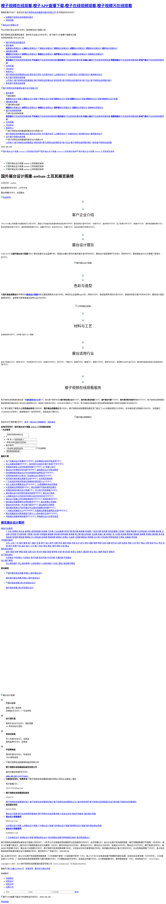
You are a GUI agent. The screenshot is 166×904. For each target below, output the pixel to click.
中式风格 (51, 558)
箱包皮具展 (86, 534)
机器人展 (101, 534)
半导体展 (104, 537)
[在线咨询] (6, 197)
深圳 (21, 543)
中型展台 (18, 558)
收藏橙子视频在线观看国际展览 (19, 17)
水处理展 (151, 531)
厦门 (36, 546)
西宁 (138, 543)
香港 (25, 543)
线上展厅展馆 (7, 560)
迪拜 (16, 552)
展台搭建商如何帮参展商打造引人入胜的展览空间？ (32, 514)
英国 (25, 552)
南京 (51, 543)
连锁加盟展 (113, 531)
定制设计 (10, 881)
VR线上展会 (57, 563)
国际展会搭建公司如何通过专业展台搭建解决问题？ (31, 508)
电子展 (161, 534)
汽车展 (50, 531)
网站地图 (10, 20)
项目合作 (10, 884)
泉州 (41, 546)
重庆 (34, 543)
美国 (12, 552)
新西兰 (73, 552)
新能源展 (64, 534)
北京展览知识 (47, 75)
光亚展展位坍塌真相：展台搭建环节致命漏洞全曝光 (31, 487)
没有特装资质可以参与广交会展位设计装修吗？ (29, 476)
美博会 (28, 531)
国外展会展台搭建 (94, 826)
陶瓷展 (134, 531)
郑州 (86, 543)
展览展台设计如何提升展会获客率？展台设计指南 (30, 493)
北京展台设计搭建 (13, 826)
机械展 (88, 531)
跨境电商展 (113, 537)
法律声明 (29, 869)
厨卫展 (78, 534)
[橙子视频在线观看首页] (19, 88)
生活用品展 (142, 531)
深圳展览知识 (84, 75)
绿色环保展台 (78, 814)
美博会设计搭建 (27, 838)
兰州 (134, 543)
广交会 (9, 531)
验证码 (9, 448)
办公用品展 (36, 537)
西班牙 (105, 552)
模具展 (21, 537)
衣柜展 (13, 534)
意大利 (39, 552)
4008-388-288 (11, 776)
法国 (30, 552)
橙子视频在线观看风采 (72, 80)
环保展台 (67, 558)
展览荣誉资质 (83, 802)
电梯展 (142, 534)
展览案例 (10, 45)
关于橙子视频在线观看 (15, 77)
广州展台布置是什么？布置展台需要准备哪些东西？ (37, 511)
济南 (73, 543)
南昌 (69, 543)
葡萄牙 (112, 552)
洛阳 (54, 546)
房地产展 (68, 531)
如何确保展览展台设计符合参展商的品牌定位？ (30, 473)
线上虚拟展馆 (24, 563)
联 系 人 (10, 439)
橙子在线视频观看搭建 (18, 60)
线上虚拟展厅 (11, 563)
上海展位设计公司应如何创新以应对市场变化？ (30, 496)
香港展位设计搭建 (78, 826)
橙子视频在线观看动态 (43, 80)
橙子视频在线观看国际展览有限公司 (40, 12)
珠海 (152, 543)
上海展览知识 (60, 75)
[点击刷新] (41, 448)
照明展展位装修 (69, 838)
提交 (77, 892)
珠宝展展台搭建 (55, 838)
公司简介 (10, 80)
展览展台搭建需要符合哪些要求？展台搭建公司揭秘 (31, 502)
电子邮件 (10, 445)
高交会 (21, 531)
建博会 (59, 537)
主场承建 (10, 66)
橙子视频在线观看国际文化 (65, 802)
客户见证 (86, 80)
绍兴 (28, 546)
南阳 (58, 546)
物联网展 (51, 537)
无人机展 (116, 534)
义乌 (32, 546)
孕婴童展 (43, 534)
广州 (16, 543)
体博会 (109, 534)
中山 (156, 543)
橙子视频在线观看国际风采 (101, 802)
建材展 (155, 534)
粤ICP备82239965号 (15, 869)
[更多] (11, 568)
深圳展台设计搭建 (62, 826)
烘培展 (134, 537)
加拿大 (80, 552)
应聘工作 (10, 887)
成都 (91, 543)
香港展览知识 (96, 75)
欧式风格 (43, 558)
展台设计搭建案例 (38, 422)
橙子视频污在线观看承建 (48, 814)
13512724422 (22, 776)
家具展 (123, 534)
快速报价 (10, 878)
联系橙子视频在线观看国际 (125, 802)
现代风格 (34, 558)
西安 (130, 543)
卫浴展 (94, 534)
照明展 (90, 537)
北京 (8, 543)
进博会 (15, 531)
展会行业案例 (7, 528)
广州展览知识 (72, 75)
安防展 (104, 531)
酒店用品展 (36, 531)
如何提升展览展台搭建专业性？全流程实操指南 (29, 479)
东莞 (147, 543)
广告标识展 (96, 531)
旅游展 (44, 537)
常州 (10, 546)
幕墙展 (50, 534)
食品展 (9, 537)
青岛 (45, 546)
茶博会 (149, 534)
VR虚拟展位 (46, 563)
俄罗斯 (54, 552)
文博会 (121, 537)
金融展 (128, 537)
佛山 (143, 543)
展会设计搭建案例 (13, 829)
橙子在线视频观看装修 (27, 814)
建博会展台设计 (41, 838)
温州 (23, 546)
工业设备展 (59, 531)
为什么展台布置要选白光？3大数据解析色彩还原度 (31, 484)
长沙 (78, 543)
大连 (63, 546)
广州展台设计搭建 (45, 826)
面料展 (158, 531)
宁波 (19, 546)
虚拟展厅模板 (69, 563)
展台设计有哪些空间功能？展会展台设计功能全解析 (32, 470)
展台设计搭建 (13, 99)
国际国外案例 (7, 549)
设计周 (97, 537)
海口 (47, 543)
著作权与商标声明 (42, 869)
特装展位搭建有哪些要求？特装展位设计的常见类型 (32, 516)
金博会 (65, 537)
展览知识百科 (35, 75)
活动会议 (10, 69)
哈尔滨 (114, 543)
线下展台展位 (7, 555)
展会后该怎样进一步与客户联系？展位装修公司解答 (30, 505)
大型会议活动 (65, 814)
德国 (21, 552)
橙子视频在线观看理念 (24, 80)
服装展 (82, 531)
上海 (12, 543)
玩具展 (44, 531)
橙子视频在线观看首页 (15, 43)
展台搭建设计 (13, 48)
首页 (26, 422)
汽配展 (30, 534)
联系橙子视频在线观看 (15, 83)
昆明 (95, 543)
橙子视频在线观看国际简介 (17, 802)
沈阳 (104, 543)
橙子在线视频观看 (13, 57)
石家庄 (124, 543)
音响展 (57, 534)
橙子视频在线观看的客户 (101, 80)
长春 (108, 543)
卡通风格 (59, 558)
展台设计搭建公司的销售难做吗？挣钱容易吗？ (32, 499)
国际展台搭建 (11, 51)
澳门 (30, 543)
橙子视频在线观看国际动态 (17, 75)
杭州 (60, 543)
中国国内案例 (7, 540)
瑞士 (96, 552)
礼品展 (71, 537)
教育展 (130, 534)
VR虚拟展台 (35, 563)
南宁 (43, 543)
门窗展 (127, 531)
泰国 (49, 552)
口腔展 (121, 531)
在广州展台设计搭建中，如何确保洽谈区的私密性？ (34, 461)
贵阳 (100, 543)
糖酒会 (84, 537)
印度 (60, 552)
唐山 (67, 546)
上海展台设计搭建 (29, 826)
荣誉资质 (58, 80)
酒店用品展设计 (83, 838)
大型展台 (10, 558)
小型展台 (26, 558)
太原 (119, 543)
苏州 (160, 543)
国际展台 (51, 422)
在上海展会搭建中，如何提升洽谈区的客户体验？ (35, 464)
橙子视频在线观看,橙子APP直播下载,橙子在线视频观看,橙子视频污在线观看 (66, 6)
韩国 (45, 552)
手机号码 (10, 442)
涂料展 (36, 534)
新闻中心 (10, 72)
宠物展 (136, 534)
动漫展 (78, 537)
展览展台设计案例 (12, 522)
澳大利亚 (66, 552)
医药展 (75, 531)
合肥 (56, 543)
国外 (8, 552)
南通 (15, 546)
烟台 (50, 546)
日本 (34, 552)
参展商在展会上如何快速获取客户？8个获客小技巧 (30, 467)
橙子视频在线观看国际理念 (41, 802)
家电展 (71, 534)
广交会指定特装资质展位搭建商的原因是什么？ (29, 481)
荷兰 (91, 552)
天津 (38, 543)
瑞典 (100, 552)
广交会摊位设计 (12, 838)
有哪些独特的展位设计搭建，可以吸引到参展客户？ (32, 490)
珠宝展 (15, 537)
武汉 (82, 543)
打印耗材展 (21, 534)
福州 (65, 543)
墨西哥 (86, 552)
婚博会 (28, 537)
